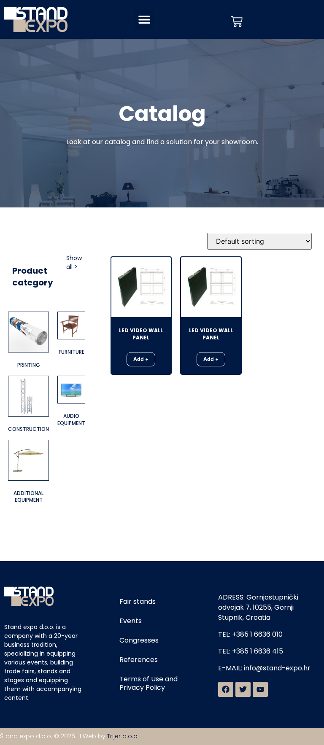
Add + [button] (140, 359)
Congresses (139, 640)
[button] (144, 19)
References (138, 659)
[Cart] (237, 21)
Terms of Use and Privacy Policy (148, 683)
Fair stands (137, 601)
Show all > (74, 262)
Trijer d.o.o (122, 736)
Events (130, 621)
